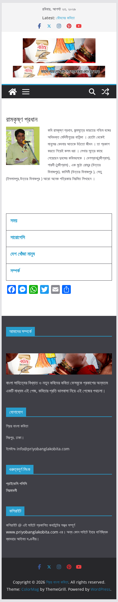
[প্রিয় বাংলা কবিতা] (12, 91)
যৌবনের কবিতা (65, 18)
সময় (13, 220)
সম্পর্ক (15, 270)
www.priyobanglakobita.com (32, 532)
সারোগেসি (17, 237)
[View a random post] (105, 91)
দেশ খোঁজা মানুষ (22, 253)
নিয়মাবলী (11, 490)
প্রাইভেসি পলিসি (16, 483)
